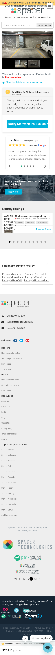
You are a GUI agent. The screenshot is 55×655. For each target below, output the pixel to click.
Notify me (13, 191)
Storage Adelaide (8, 477)
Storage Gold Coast (9, 482)
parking (48, 25)
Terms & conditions (9, 434)
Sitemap (4, 439)
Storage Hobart (7, 488)
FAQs (3, 412)
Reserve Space (43, 229)
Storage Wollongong (9, 499)
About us (5, 401)
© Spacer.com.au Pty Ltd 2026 (16, 628)
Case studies (6, 391)
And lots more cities (9, 515)
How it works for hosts (10, 380)
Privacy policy (6, 428)
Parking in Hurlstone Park (36, 280)
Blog (3, 417)
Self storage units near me (11, 358)
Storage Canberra (8, 472)
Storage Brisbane (8, 461)
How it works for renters (10, 353)
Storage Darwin (7, 510)
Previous (10, 166)
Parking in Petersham (12, 277)
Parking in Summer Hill (35, 274)
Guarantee (5, 423)
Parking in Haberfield (12, 280)
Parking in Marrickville (35, 277)
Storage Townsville (8, 504)
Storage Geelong (7, 493)
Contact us (5, 406)
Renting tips (6, 364)
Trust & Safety (7, 369)
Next (45, 166)
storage (40, 25)
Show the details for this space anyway (25, 82)
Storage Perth (6, 466)
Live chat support (16, 327)
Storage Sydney (7, 450)
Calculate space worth (10, 385)
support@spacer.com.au (20, 321)
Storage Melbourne (8, 455)
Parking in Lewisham (12, 274)
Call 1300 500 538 (16, 315)
